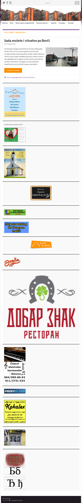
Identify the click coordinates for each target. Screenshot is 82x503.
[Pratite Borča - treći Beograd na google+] (10, 2)
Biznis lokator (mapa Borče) (25, 23)
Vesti (11, 23)
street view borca (29, 77)
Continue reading (13, 70)
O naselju (62, 23)
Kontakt (71, 23)
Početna (5, 23)
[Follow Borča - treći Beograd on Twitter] (4, 2)
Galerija (53, 23)
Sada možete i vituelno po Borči (27, 40)
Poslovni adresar (42, 23)
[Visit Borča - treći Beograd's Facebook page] (7, 2)
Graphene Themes (17, 500)
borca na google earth (14, 77)
